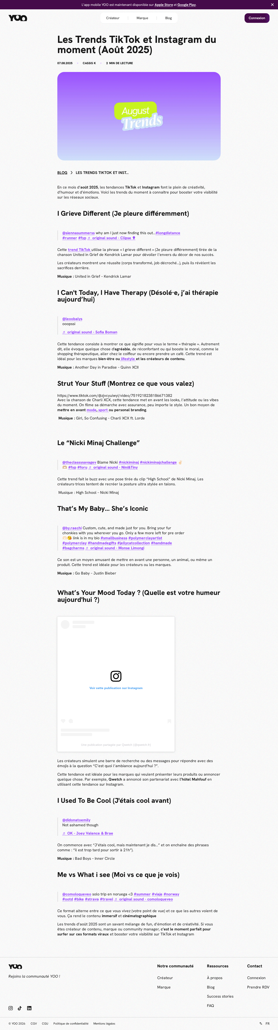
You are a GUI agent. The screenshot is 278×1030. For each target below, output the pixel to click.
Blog (168, 18)
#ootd (67, 898)
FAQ (210, 1005)
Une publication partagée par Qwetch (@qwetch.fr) (116, 744)
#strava (92, 898)
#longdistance (168, 232)
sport (103, 409)
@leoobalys (72, 318)
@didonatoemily (76, 819)
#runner (69, 237)
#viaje (157, 893)
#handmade (161, 542)
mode (91, 409)
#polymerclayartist (145, 537)
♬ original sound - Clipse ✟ (111, 237)
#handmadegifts (102, 542)
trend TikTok (79, 249)
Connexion (257, 18)
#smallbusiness (114, 537)
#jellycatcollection (133, 542)
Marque (142, 18)
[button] (264, 1023)
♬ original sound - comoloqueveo (143, 898)
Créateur (112, 18)
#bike (79, 898)
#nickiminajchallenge (158, 462)
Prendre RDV (258, 987)
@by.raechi (72, 527)
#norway (171, 893)
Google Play (186, 4)
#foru (82, 467)
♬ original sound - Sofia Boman (89, 331)
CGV (34, 1023)
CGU (45, 1023)
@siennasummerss (78, 232)
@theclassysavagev (79, 462)
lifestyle (128, 358)
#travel (106, 898)
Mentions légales (104, 1023)
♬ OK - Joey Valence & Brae (87, 833)
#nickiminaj (129, 462)
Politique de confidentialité (70, 1023)
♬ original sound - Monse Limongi (114, 547)
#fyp (82, 237)
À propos (214, 977)
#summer (142, 893)
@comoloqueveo (76, 893)
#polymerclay (74, 542)
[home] (25, 18)
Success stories (220, 996)
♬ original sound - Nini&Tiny (113, 467)
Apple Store (164, 4)
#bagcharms (73, 547)
